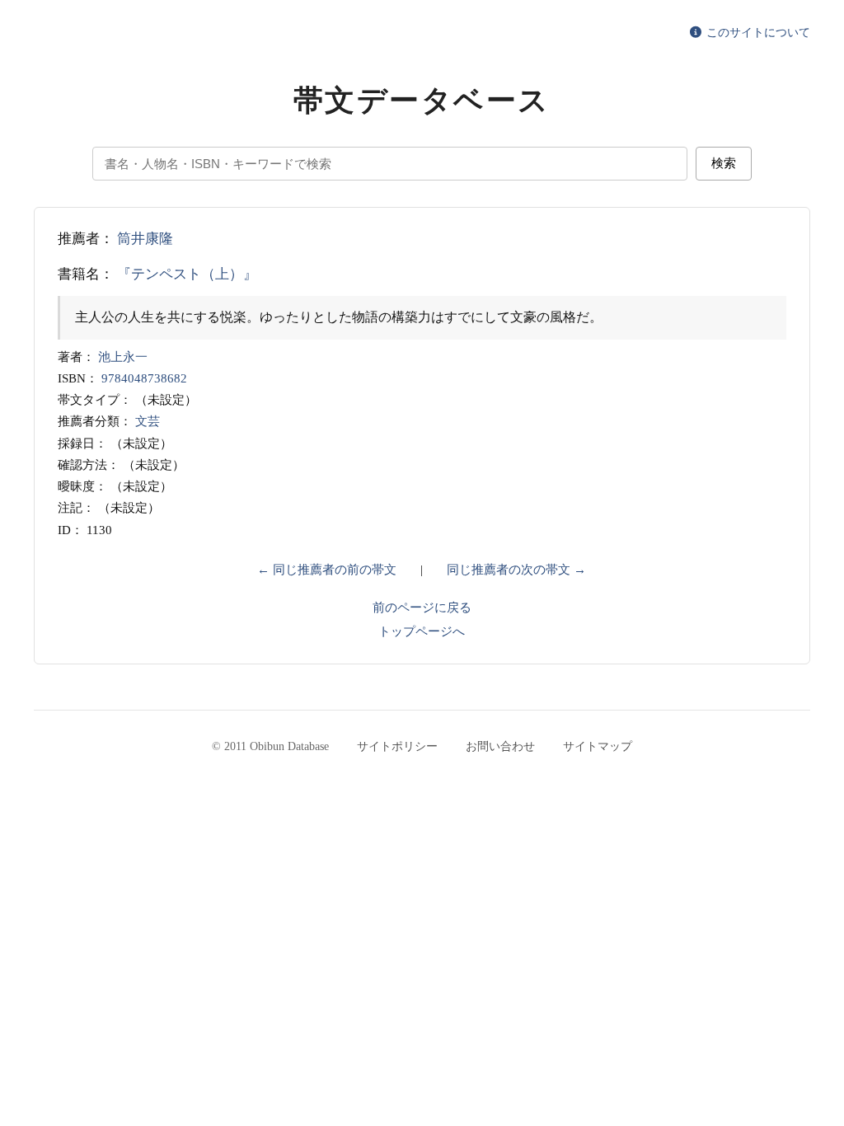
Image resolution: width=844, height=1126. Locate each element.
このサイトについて (756, 32)
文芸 (147, 421)
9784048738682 (144, 378)
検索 (723, 163)
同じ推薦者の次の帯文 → (516, 569)
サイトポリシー (397, 746)
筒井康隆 (145, 238)
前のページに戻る (422, 607)
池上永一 (123, 357)
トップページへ (421, 631)
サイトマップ (597, 746)
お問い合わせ (500, 746)
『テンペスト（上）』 (187, 274)
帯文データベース (422, 100)
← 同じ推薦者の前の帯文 (326, 569)
